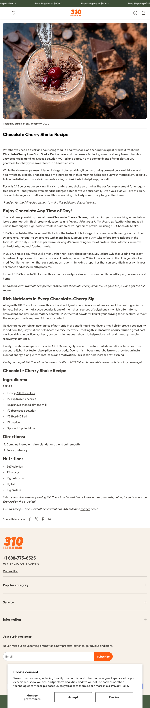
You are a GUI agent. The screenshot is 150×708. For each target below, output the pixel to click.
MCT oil (63, 158)
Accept (73, 697)
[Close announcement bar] (146, 2)
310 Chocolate (25, 393)
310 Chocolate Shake (60, 497)
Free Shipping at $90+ (42, 3)
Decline (114, 697)
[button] (5, 13)
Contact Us (10, 571)
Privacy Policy (120, 686)
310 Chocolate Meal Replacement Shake (29, 233)
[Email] (49, 519)
